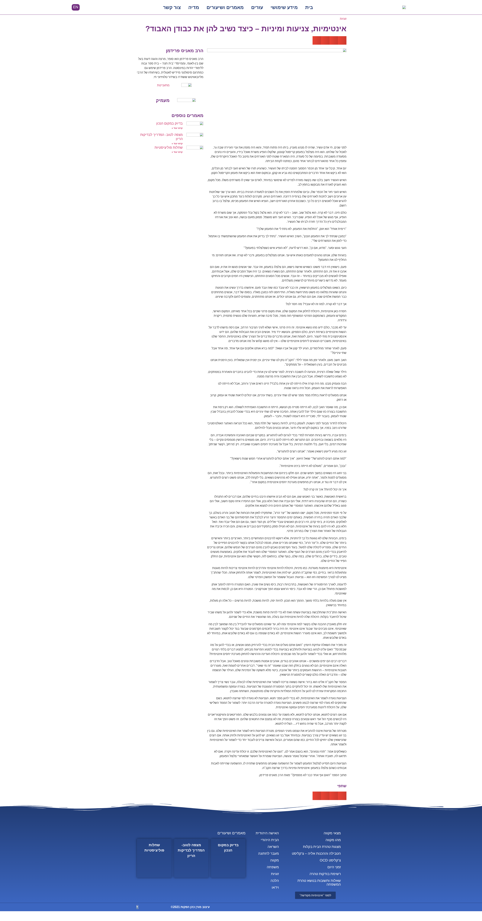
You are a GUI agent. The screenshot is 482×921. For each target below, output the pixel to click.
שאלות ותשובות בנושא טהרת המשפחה (319, 882)
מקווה (274, 860)
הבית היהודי (270, 840)
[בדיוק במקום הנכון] (228, 858)
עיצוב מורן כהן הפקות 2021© (190, 907)
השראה (273, 847)
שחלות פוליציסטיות (169, 147)
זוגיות (343, 18)
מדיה (193, 7)
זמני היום (334, 867)
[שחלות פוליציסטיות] (154, 858)
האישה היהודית (267, 833)
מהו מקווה (333, 840)
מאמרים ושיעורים (225, 7)
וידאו (275, 887)
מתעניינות (163, 85)
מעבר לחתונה (268, 853)
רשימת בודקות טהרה (325, 874)
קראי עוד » (177, 128)
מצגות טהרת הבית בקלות (322, 847)
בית (309, 7)
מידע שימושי (284, 7)
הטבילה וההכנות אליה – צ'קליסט (316, 853)
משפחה (273, 867)
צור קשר (172, 7)
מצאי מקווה (332, 833)
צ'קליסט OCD (330, 860)
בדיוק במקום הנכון (169, 123)
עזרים (257, 7)
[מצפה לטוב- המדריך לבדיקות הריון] (191, 858)
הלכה (275, 881)
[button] (93, 7)
